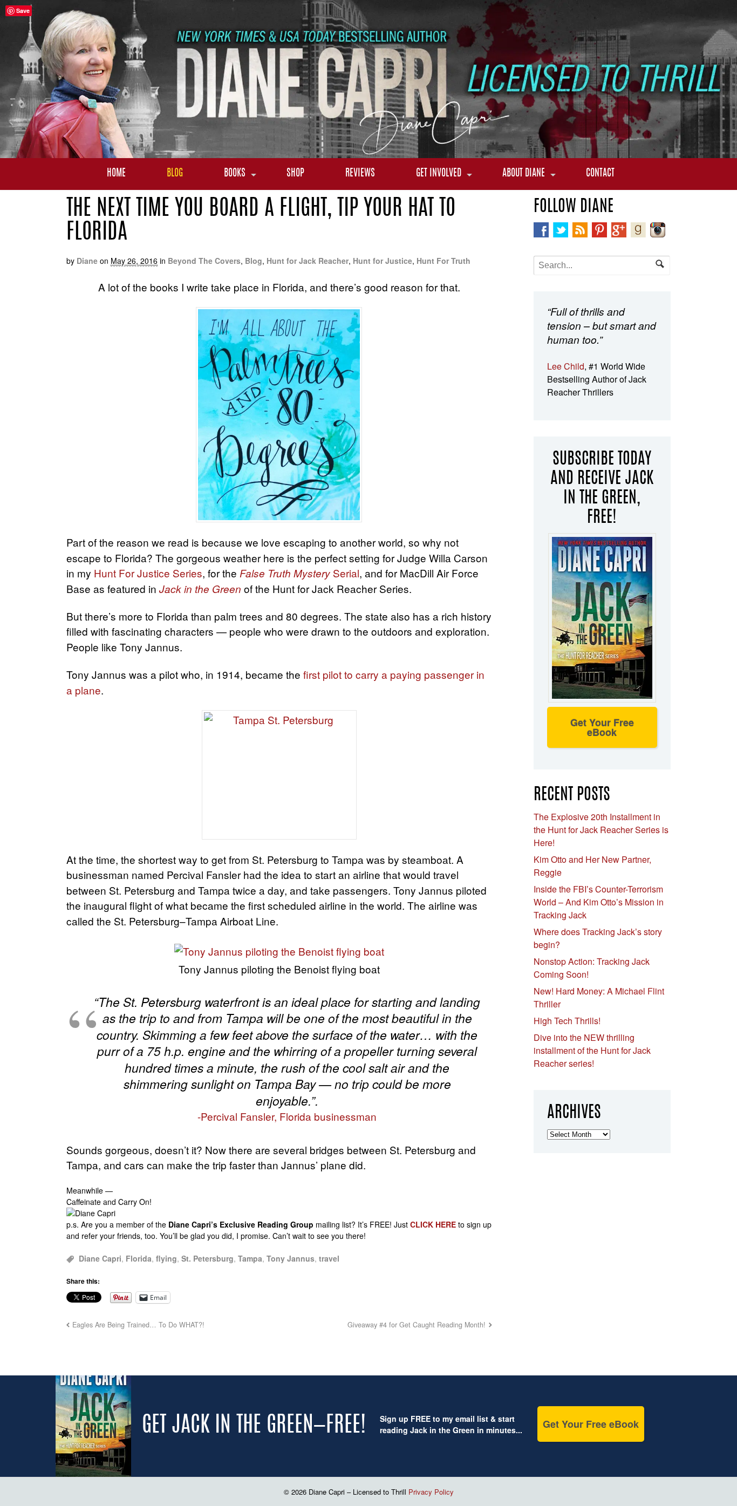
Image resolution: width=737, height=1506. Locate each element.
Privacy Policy (431, 1492)
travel (329, 1258)
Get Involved (438, 174)
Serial (299, 572)
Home (116, 174)
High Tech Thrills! (567, 1020)
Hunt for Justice (382, 260)
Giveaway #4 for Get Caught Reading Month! (416, 1325)
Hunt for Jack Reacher (308, 260)
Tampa (250, 1258)
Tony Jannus (291, 1258)
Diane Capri (100, 1258)
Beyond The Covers (204, 260)
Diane (87, 260)
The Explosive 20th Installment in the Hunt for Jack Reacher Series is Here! (601, 829)
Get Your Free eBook (602, 727)
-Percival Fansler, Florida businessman (287, 1116)
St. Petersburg (207, 1258)
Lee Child (565, 366)
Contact (600, 174)
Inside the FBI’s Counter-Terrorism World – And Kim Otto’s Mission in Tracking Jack (599, 902)
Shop (295, 174)
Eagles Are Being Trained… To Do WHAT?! (138, 1325)
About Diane (523, 174)
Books (234, 174)
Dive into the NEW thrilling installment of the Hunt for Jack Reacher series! (592, 1050)
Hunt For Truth (443, 260)
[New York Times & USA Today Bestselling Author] (368, 152)
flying (166, 1258)
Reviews (360, 174)
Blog (175, 174)
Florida (139, 1258)
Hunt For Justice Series (148, 572)
